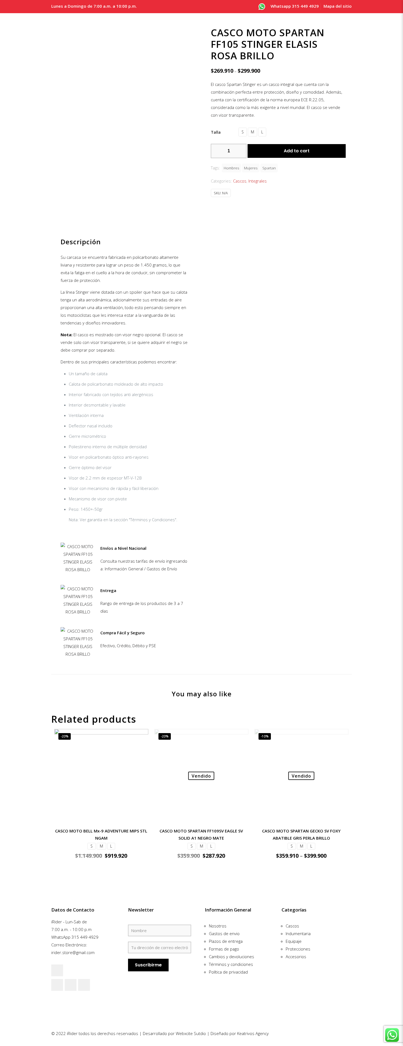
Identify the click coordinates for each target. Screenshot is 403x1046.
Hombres (231, 168)
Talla (216, 132)
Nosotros (217, 926)
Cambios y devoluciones (231, 956)
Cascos (239, 181)
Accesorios (296, 956)
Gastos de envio (224, 933)
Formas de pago (224, 949)
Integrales (257, 181)
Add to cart (297, 151)
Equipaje (294, 941)
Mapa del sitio (337, 6)
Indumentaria (298, 933)
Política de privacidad (228, 972)
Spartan (269, 168)
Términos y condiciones (231, 964)
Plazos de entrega (226, 941)
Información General (228, 910)
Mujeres (250, 168)
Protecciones (298, 949)
